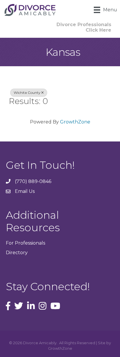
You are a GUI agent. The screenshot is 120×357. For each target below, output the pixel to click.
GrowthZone (75, 122)
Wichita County (27, 92)
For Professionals (25, 243)
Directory (17, 252)
